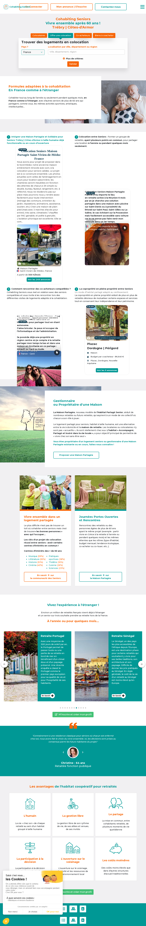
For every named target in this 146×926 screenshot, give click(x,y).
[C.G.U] (63, 908)
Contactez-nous (111, 7)
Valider (73, 64)
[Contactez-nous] (83, 908)
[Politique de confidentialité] (73, 908)
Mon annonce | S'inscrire (71, 6)
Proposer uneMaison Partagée (76, 455)
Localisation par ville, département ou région (72, 47)
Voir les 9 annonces (107, 370)
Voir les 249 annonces (39, 279)
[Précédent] (4, 664)
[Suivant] (141, 664)
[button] (37, 666)
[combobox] (87, 52)
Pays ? (25, 47)
